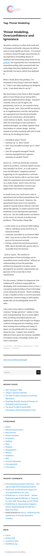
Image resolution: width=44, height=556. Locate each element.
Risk (7, 458)
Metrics (8, 453)
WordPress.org (11, 544)
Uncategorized (11, 464)
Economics (9, 438)
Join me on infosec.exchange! (15, 360)
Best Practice (18, 346)
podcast (6, 62)
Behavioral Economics (14, 430)
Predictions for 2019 (20, 492)
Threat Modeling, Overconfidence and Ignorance (18, 35)
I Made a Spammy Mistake (16, 393)
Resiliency (9, 456)
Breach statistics (12, 435)
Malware (8, 447)
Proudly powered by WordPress (15, 552)
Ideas (7, 444)
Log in (8, 535)
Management (28, 346)
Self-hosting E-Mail (13, 390)
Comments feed (11, 541)
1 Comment (15, 348)
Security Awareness (13, 461)
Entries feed (10, 538)
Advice (8, 427)
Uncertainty (10, 467)
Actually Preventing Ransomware (22, 487)
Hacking (8, 441)
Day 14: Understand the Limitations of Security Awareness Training (22, 515)
